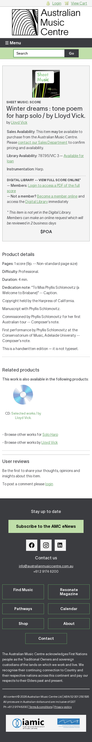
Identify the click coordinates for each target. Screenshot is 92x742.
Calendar (68, 609)
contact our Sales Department (42, 142)
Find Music (23, 590)
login (49, 484)
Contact (46, 638)
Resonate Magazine (69, 592)
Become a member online (57, 196)
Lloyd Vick (19, 122)
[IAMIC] (28, 723)
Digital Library (36, 202)
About (69, 624)
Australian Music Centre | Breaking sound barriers (46, 22)
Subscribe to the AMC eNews (46, 526)
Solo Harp (50, 434)
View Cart (79, 3)
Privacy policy (63, 706)
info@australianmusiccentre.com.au (46, 566)
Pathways (23, 609)
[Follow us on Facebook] (31, 545)
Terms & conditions (40, 706)
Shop (23, 624)
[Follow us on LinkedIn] (60, 545)
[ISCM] (68, 723)
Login (56, 3)
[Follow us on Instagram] (46, 545)
